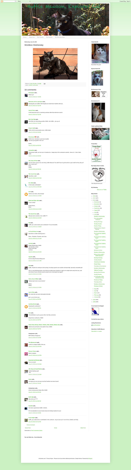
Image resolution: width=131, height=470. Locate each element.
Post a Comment (31, 425)
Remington (31, 92)
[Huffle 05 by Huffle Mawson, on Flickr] (55, 79)
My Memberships (60, 37)
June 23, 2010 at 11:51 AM (35, 238)
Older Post (83, 428)
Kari (30, 191)
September (97, 208)
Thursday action (98, 282)
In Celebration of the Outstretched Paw (99, 277)
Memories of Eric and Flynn (35, 101)
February (96, 295)
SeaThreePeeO (32, 304)
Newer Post (28, 428)
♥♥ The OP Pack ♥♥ (33, 231)
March (95, 293)
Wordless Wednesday (99, 216)
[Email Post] (44, 83)
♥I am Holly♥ (32, 417)
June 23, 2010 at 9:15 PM (35, 337)
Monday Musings (98, 221)
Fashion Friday (97, 226)
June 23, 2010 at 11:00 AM (35, 195)
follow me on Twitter (101, 189)
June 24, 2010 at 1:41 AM (35, 383)
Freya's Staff (32, 128)
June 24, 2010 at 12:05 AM (35, 364)
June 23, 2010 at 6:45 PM (35, 320)
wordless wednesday (33, 85)
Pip (29, 222)
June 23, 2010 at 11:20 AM (35, 218)
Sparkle (30, 256)
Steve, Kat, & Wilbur (34, 279)
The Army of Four (33, 160)
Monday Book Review (99, 272)
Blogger (90, 458)
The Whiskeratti (32, 342)
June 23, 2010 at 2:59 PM (35, 299)
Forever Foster (32, 351)
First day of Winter (98, 286)
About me (32, 37)
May (95, 288)
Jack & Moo (31, 292)
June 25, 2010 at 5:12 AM (35, 421)
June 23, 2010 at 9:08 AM (35, 156)
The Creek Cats (32, 174)
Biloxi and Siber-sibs (34, 200)
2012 (94, 196)
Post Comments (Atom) (36, 430)
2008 (94, 301)
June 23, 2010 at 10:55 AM (35, 187)
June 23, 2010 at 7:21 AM (35, 105)
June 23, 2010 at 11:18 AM (35, 209)
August (96, 210)
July (95, 212)
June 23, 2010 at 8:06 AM (35, 132)
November (97, 204)
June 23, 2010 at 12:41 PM (35, 260)
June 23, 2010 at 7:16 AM (35, 96)
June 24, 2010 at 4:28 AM (35, 401)
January (96, 297)
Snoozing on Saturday (99, 262)
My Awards (49, 37)
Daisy (30, 379)
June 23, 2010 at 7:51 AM (35, 114)
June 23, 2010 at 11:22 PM (35, 355)
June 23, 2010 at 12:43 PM (35, 274)
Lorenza (31, 243)
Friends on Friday (98, 280)
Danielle (31, 405)
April (95, 290)
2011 (94, 198)
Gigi (29, 265)
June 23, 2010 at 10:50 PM (35, 346)
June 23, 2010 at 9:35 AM (35, 169)
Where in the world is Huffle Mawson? (99, 255)
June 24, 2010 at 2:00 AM (35, 392)
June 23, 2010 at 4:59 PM (35, 308)
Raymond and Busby (34, 360)
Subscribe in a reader (96, 331)
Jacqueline (31, 150)
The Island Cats (32, 213)
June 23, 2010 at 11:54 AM (35, 252)
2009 (94, 299)
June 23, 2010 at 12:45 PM (35, 287)
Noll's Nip (31, 397)
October (96, 206)
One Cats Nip (32, 119)
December (97, 202)
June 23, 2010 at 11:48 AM (35, 226)
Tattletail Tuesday (98, 270)
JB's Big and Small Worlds (35, 369)
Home (24, 37)
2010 (94, 200)
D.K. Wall (31, 183)
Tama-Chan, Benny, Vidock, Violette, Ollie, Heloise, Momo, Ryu (44, 324)
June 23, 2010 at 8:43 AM (35, 145)
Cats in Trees (32, 110)
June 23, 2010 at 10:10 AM (35, 178)
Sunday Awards (98, 223)
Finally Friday (97, 264)
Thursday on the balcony (100, 266)
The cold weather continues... (98, 219)
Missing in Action (98, 250)
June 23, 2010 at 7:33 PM (35, 328)
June (95, 214)
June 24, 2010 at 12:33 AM (35, 374)
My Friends (40, 37)
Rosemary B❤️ (32, 137)
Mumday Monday (98, 257)
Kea (30, 313)
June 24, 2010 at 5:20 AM (35, 413)
